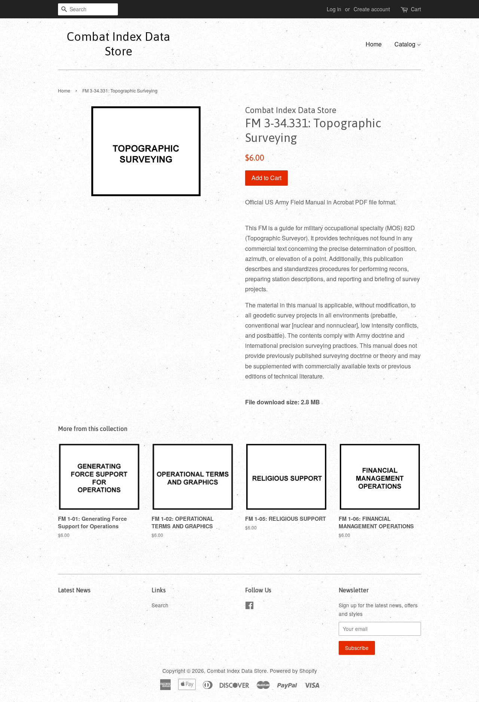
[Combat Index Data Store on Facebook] (249, 606)
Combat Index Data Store (118, 44)
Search (160, 605)
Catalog (405, 44)
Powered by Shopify (293, 670)
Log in (334, 9)
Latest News (74, 590)
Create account (372, 9)
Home (374, 44)
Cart (416, 9)
